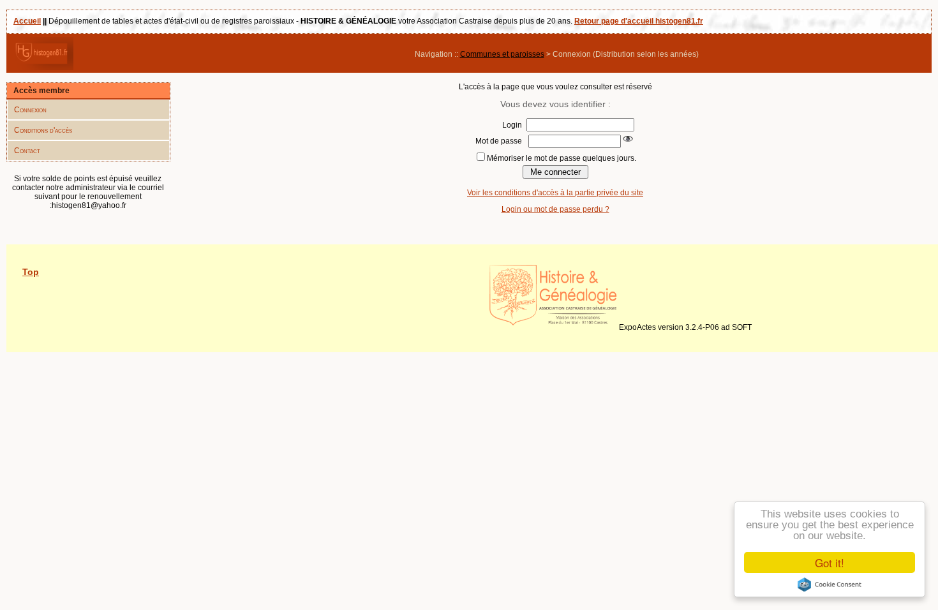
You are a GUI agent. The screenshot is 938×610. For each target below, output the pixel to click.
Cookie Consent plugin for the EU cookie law (829, 584)
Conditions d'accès (43, 130)
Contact (27, 150)
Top (30, 272)
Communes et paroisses (502, 54)
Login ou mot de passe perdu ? (555, 209)
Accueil (27, 21)
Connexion (30, 109)
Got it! (829, 562)
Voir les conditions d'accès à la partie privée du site (555, 192)
